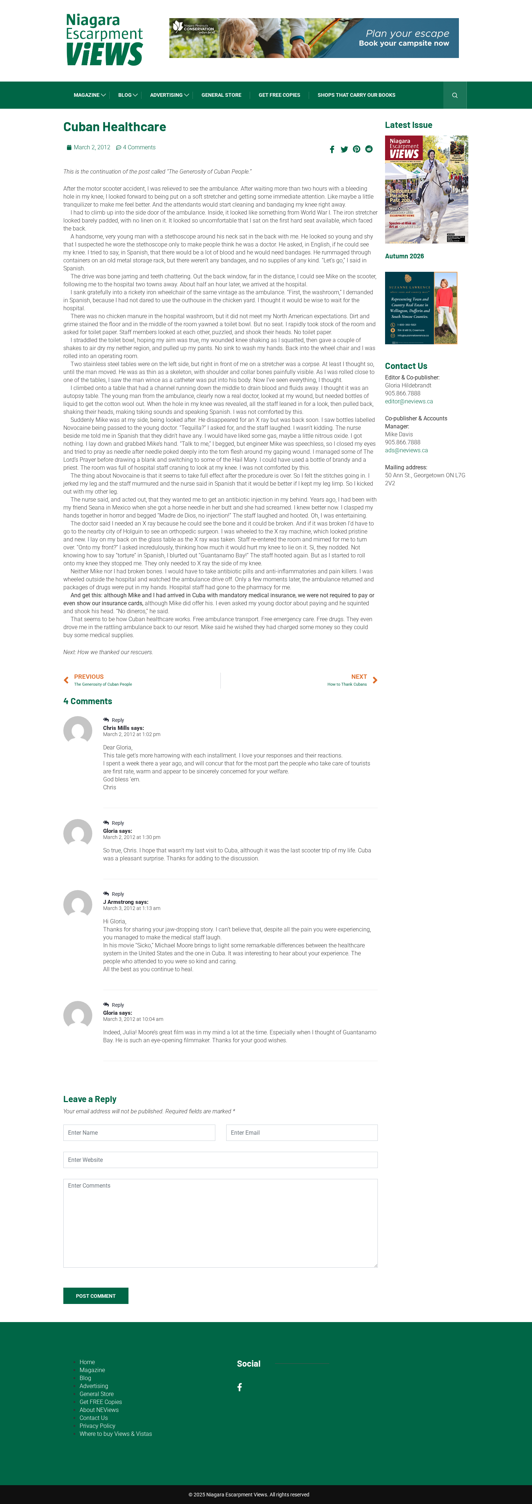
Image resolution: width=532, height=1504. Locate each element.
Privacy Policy (97, 1425)
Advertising (166, 95)
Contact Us (94, 1417)
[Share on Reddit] (368, 148)
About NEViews (99, 1410)
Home (87, 1362)
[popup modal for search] (455, 95)
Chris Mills (116, 728)
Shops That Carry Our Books (357, 95)
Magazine (87, 95)
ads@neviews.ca (406, 450)
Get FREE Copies (279, 95)
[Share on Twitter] (344, 148)
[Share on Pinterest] (356, 148)
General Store (221, 95)
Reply (117, 720)
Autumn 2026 (404, 256)
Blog (125, 95)
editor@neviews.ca (409, 401)
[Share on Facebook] (331, 148)
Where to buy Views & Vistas (116, 1433)
